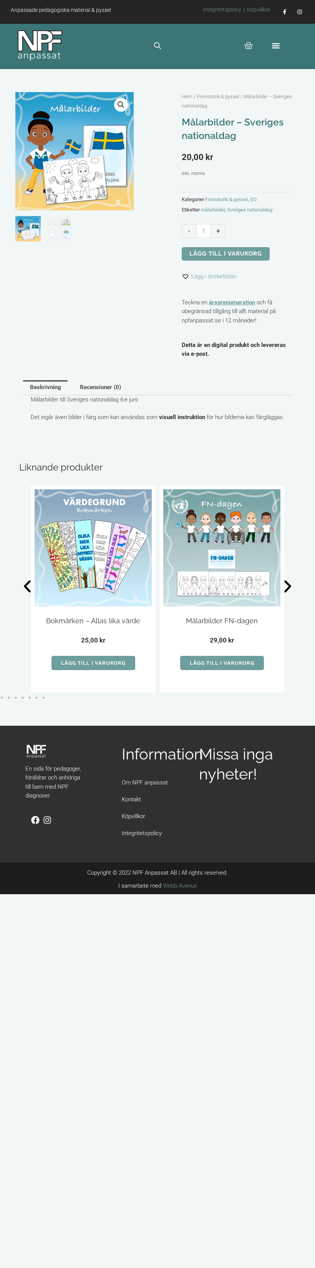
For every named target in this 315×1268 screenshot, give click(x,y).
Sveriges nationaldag (249, 210)
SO (253, 199)
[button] (275, 45)
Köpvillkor (258, 10)
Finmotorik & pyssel (218, 96)
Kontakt (131, 799)
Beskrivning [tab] (45, 387)
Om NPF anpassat (145, 782)
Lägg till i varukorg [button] (93, 663)
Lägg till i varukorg (225, 253)
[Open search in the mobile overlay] (157, 45)
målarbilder (213, 210)
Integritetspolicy (222, 10)
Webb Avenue (180, 885)
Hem (187, 96)
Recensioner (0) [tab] (100, 387)
